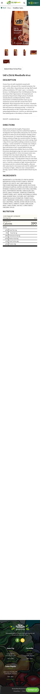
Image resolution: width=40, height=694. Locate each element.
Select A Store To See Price (12, 69)
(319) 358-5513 (29, 661)
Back (4, 8)
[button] (6, 52)
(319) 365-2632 (10, 679)
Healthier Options (18, 8)
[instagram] (22, 640)
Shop (9, 8)
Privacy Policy (17, 691)
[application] (32, 690)
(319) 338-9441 (10, 661)
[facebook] (17, 640)
